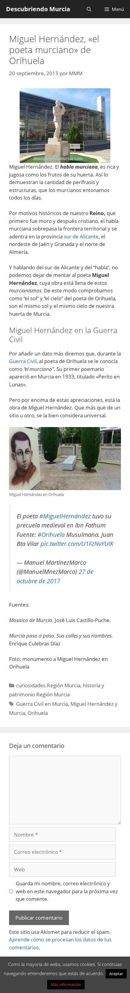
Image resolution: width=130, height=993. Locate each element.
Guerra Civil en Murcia (42, 703)
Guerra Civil (23, 361)
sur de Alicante (81, 236)
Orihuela (38, 712)
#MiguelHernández (65, 516)
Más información (66, 984)
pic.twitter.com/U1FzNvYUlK (77, 543)
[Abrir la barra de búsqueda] (89, 9)
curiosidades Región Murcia (48, 685)
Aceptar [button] (116, 973)
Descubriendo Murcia (38, 9)
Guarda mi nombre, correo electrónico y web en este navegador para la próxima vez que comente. (67, 891)
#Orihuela (51, 534)
